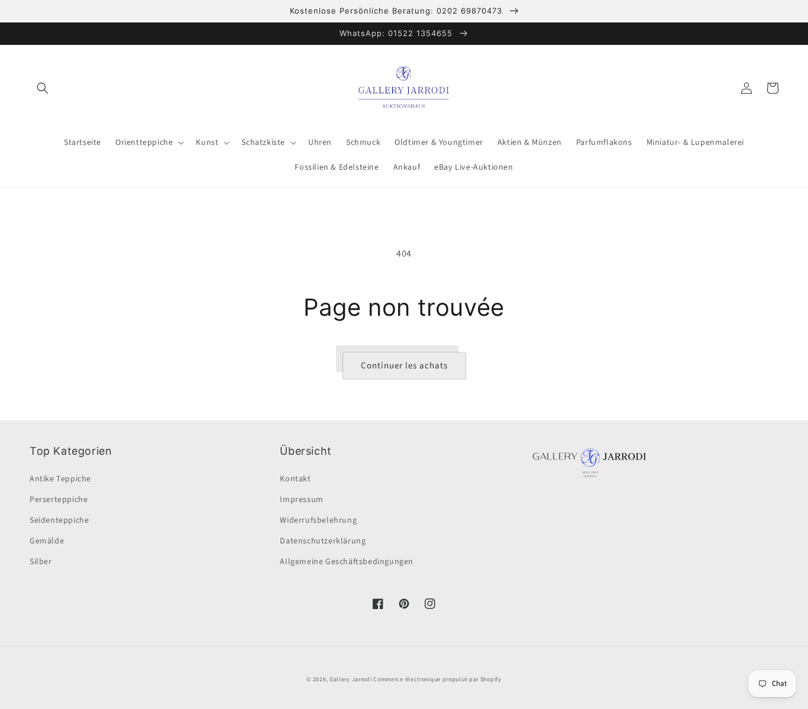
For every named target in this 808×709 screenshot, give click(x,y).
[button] (43, 88)
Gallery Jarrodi (350, 679)
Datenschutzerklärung (323, 541)
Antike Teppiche (60, 479)
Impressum (301, 500)
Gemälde (47, 541)
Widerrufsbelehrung (318, 520)
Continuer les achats (404, 366)
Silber (41, 562)
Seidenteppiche (59, 520)
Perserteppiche (59, 500)
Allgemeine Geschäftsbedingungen (346, 562)
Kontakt (295, 479)
